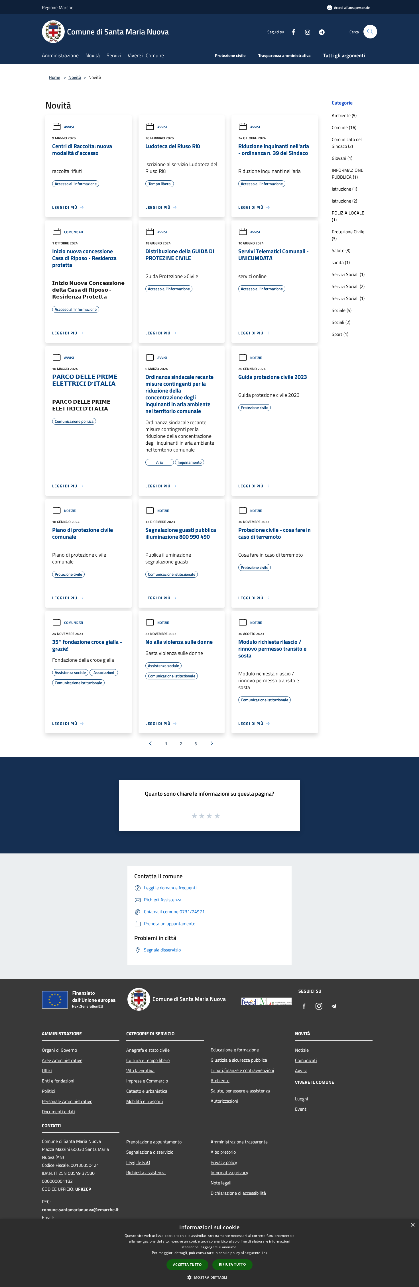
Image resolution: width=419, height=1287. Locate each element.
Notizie (256, 357)
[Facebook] (291, 31)
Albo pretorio (223, 1152)
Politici (48, 1091)
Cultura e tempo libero (148, 1060)
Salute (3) (341, 250)
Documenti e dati (58, 1111)
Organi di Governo (59, 1050)
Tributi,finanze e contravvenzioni (242, 1070)
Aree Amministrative (62, 1060)
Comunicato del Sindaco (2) (347, 143)
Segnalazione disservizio (149, 1152)
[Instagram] (305, 31)
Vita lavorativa (140, 1070)
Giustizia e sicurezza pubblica (239, 1060)
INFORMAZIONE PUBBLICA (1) (347, 173)
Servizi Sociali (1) (348, 274)
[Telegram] (319, 31)
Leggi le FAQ (138, 1162)
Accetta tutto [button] (187, 1264)
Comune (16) (344, 127)
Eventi (301, 1109)
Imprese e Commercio (147, 1080)
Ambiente (220, 1080)
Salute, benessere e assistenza (240, 1090)
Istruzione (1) (344, 188)
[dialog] (209, 1253)
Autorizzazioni (224, 1101)
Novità (74, 77)
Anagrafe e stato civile (148, 1050)
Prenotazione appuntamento (154, 1141)
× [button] (412, 1225)
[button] (209, 1277)
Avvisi (69, 127)
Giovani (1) (342, 158)
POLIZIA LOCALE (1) (348, 216)
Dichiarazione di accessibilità (238, 1193)
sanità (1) (341, 262)
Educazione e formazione (235, 1049)
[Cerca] (370, 31)
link (264, 1252)
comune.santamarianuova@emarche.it (80, 1209)
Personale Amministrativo (67, 1101)
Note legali (221, 1182)
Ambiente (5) (344, 115)
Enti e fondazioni (58, 1080)
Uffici (47, 1070)
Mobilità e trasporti (144, 1101)
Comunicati (73, 232)
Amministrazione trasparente (239, 1141)
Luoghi (301, 1098)
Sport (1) (340, 334)
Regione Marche (57, 7)
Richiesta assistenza (146, 1172)
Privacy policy (224, 1162)
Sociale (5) (341, 310)
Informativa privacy (229, 1172)
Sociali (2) (341, 322)
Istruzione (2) (344, 200)
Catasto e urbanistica (146, 1091)
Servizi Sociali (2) (348, 286)
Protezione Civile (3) (348, 235)
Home (54, 77)
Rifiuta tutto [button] (232, 1264)
